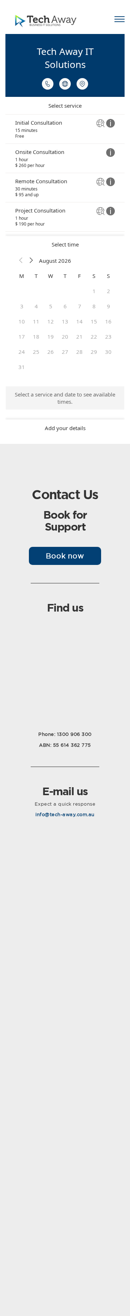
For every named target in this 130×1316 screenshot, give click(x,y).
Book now (65, 556)
